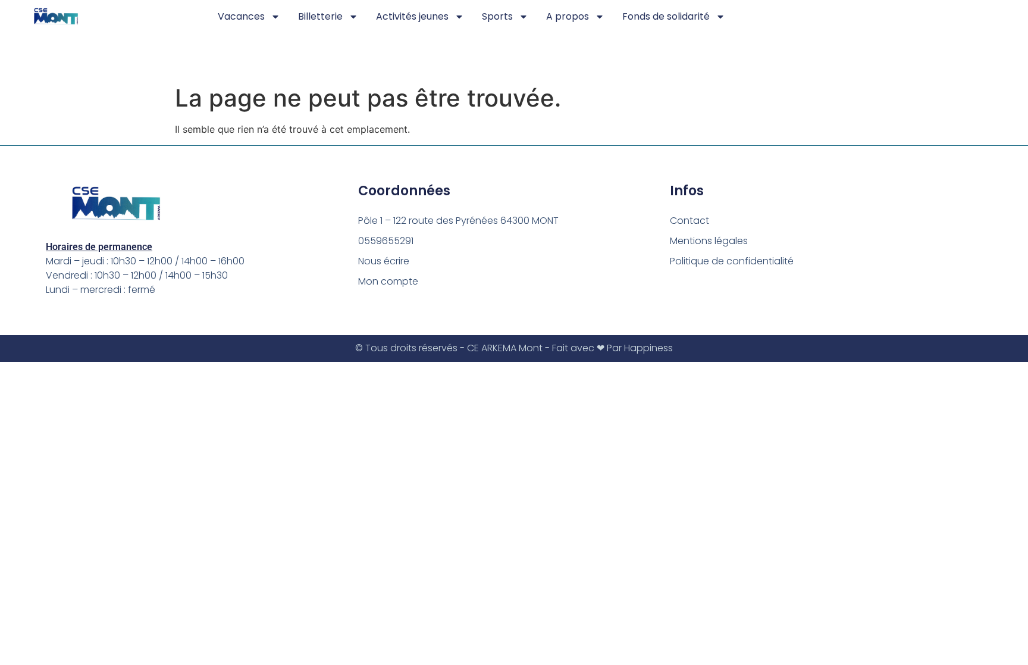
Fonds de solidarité (666, 16)
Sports (497, 16)
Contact (689, 220)
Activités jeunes (412, 16)
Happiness (648, 348)
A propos (567, 16)
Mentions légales (709, 241)
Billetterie (320, 16)
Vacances (241, 16)
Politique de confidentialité (732, 261)
